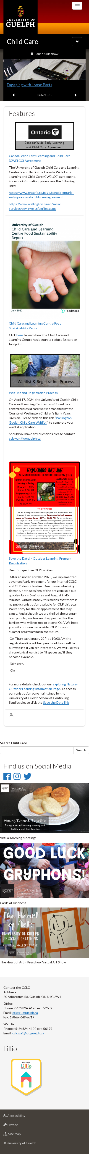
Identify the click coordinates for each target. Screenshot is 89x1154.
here (19, 335)
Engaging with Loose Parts (29, 84)
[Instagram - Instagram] (17, 776)
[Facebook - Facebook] (6, 776)
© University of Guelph (19, 1143)
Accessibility (23, 1116)
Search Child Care (13, 743)
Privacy (19, 1126)
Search (81, 750)
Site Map (21, 1135)
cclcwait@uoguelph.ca (25, 438)
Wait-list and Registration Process (33, 393)
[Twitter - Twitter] (28, 776)
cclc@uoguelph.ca (25, 1013)
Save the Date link (56, 702)
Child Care (22, 41)
